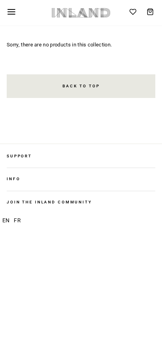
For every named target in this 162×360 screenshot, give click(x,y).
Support (19, 156)
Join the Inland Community (49, 202)
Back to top (81, 86)
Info (13, 179)
